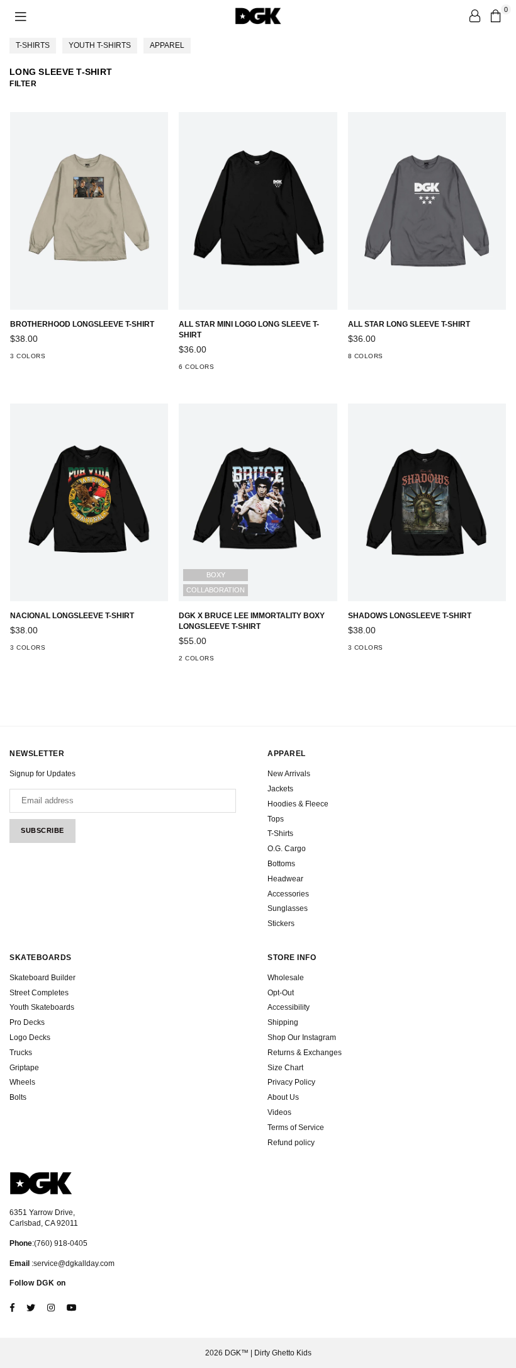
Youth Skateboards (41, 1007)
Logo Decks (29, 1037)
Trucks (20, 1052)
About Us (283, 1097)
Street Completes (39, 992)
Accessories (288, 894)
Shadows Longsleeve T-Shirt (409, 615)
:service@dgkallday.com (72, 1263)
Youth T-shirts (100, 45)
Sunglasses (287, 908)
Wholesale (285, 977)
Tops (275, 819)
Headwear (285, 878)
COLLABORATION (215, 590)
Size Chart (285, 1067)
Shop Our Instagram (301, 1037)
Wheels (22, 1082)
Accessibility (288, 1007)
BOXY (215, 575)
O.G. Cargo (286, 848)
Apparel (167, 45)
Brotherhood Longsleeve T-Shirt (82, 324)
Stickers (280, 923)
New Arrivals (288, 773)
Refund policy (291, 1142)
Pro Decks (27, 1022)
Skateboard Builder (42, 977)
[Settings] (474, 15)
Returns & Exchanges (304, 1052)
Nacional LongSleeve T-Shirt (72, 615)
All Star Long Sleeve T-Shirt (409, 324)
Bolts (17, 1097)
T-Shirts (33, 45)
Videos (279, 1112)
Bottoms (281, 863)
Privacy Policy (291, 1082)
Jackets (280, 788)
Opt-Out (280, 992)
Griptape (24, 1067)
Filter (22, 83)
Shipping (282, 1022)
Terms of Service (295, 1127)
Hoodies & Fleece (297, 804)
